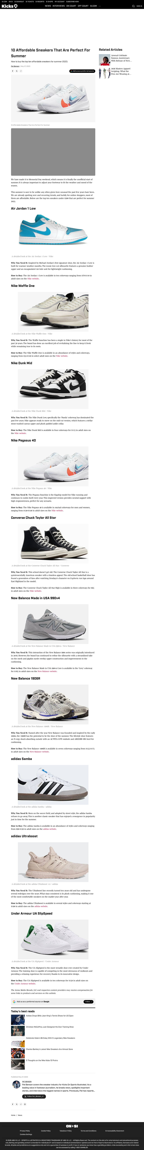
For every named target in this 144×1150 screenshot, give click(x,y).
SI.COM (4, 2)
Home (13, 1115)
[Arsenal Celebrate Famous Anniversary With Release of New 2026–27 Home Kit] (116, 60)
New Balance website (47, 671)
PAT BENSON (27, 1082)
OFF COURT (83, 6)
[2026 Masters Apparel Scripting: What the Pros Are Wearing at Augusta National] (116, 73)
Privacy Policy (25, 1131)
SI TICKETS (30, 2)
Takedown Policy (66, 1131)
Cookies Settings (26, 1134)
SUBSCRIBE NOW (72, 2)
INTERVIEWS (59, 6)
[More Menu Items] (99, 6)
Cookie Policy (46, 1131)
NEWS (48, 6)
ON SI (11, 2)
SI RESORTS (40, 2)
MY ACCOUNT (60, 2)
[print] (25, 1104)
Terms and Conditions (88, 1131)
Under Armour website (25, 984)
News (20, 1115)
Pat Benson (15, 66)
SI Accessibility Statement (114, 1131)
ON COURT (71, 6)
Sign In (139, 6)
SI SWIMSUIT (19, 2)
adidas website (49, 829)
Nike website (33, 279)
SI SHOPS (49, 2)
